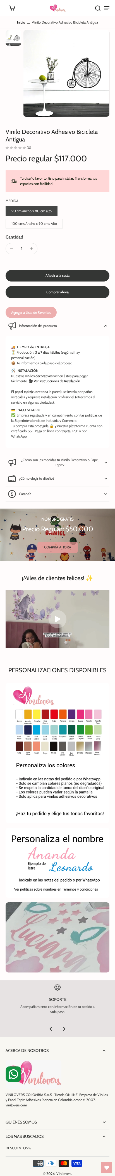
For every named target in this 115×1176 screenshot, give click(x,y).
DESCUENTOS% (18, 1148)
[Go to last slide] (51, 1029)
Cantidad (14, 237)
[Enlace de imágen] (57, 863)
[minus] (11, 249)
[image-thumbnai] (13, 38)
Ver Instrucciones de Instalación (57, 381)
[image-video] (57, 619)
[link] (57, 547)
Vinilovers (63, 1174)
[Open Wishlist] (106, 1167)
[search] (98, 7)
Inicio (21, 22)
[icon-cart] (12, 7)
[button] (57, 276)
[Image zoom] (66, 73)
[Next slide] (64, 1029)
